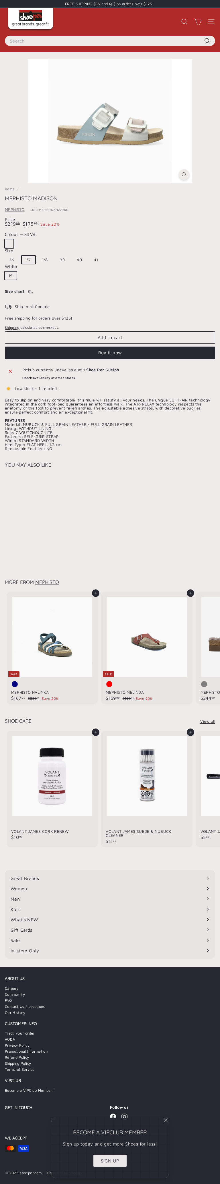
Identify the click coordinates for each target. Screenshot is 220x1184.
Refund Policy (17, 1057)
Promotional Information (26, 1051)
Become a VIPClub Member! (29, 1090)
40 (79, 259)
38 (45, 259)
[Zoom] (184, 174)
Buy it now (110, 352)
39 (62, 259)
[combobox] (110, 41)
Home (10, 189)
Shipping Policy (18, 1063)
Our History (15, 1012)
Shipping (12, 327)
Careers (11, 988)
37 (28, 259)
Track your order (20, 1033)
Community (15, 994)
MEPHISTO (15, 209)
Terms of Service (20, 1069)
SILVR (9, 243)
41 (96, 259)
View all (207, 721)
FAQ (8, 1000)
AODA (10, 1039)
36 (11, 259)
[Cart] (198, 21)
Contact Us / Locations (25, 1006)
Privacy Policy (17, 1045)
